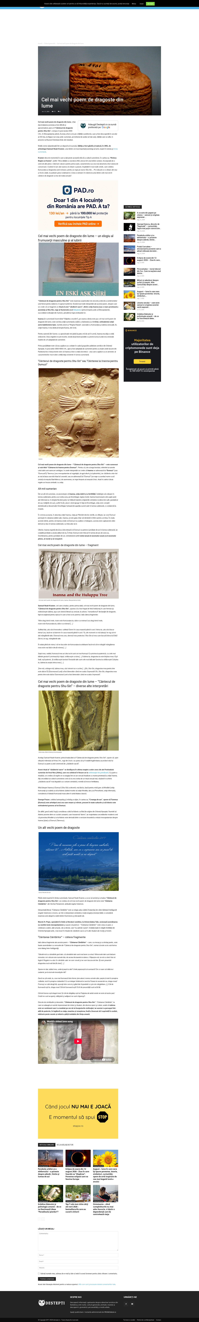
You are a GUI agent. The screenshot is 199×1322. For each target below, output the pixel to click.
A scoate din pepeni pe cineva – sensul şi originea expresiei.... (148, 215)
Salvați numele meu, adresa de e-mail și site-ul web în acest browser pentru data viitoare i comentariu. (78, 1273)
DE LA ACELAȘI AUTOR (65, 1145)
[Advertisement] (99, 26)
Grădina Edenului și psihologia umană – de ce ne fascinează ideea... (148, 316)
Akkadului (77, 310)
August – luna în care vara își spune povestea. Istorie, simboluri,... (148, 293)
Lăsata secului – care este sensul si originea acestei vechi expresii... (148, 305)
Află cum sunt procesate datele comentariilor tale (96, 1284)
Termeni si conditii (129, 1320)
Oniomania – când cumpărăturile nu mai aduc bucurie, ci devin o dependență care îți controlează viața (104, 1209)
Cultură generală (49, 43)
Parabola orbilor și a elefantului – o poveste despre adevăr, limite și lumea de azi (48, 1173)
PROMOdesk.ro (110, 1312)
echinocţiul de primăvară (98, 773)
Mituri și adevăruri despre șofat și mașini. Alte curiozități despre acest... (148, 282)
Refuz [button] (134, 4)
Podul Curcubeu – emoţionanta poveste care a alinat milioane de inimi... (149, 249)
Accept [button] (150, 4)
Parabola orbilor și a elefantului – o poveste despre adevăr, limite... (147, 237)
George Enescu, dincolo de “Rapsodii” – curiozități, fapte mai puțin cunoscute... (149, 226)
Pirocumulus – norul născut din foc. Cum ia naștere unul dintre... (149, 271)
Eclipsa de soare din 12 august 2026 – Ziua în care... (149, 259)
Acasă (40, 43)
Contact (158, 1320)
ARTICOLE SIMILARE (46, 1145)
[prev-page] (39, 1219)
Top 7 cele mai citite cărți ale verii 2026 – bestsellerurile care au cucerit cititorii (77, 1208)
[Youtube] (132, 1304)
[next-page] (43, 1219)
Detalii (142, 4)
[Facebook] (126, 1304)
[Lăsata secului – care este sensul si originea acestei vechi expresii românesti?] (129, 306)
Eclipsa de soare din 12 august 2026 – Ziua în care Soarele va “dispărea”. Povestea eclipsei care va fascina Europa (77, 1174)
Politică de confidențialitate (145, 1320)
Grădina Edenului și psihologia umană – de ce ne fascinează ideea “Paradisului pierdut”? (49, 1208)
